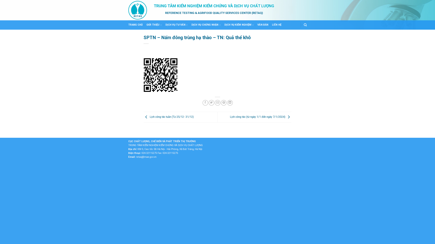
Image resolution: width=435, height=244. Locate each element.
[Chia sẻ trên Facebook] (205, 103)
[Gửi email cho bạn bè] (217, 103)
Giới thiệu (153, 24)
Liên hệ (276, 24)
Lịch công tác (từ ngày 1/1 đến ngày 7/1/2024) (258, 117)
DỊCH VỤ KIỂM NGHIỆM (237, 24)
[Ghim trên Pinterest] (224, 103)
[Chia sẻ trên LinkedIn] (230, 103)
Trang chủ (135, 24)
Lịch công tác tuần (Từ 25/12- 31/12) (171, 117)
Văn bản (262, 24)
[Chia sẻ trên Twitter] (211, 103)
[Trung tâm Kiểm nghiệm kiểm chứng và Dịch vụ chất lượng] (138, 10)
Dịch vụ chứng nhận (205, 24)
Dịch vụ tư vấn (175, 24)
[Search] (305, 25)
